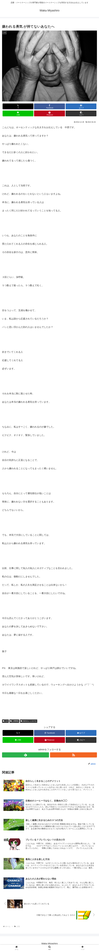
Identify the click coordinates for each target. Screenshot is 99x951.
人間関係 (15, 721)
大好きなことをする (29, 721)
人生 (6, 721)
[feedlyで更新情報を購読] (25, 754)
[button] (81, 113)
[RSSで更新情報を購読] (73, 754)
